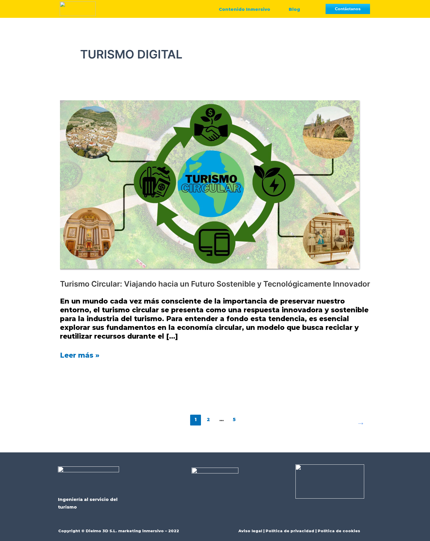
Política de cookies (339, 530)
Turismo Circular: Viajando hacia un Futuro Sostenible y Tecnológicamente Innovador (215, 283)
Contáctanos (348, 8)
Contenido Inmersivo (244, 9)
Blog (294, 9)
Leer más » (79, 355)
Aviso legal (250, 530)
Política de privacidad (290, 530)
